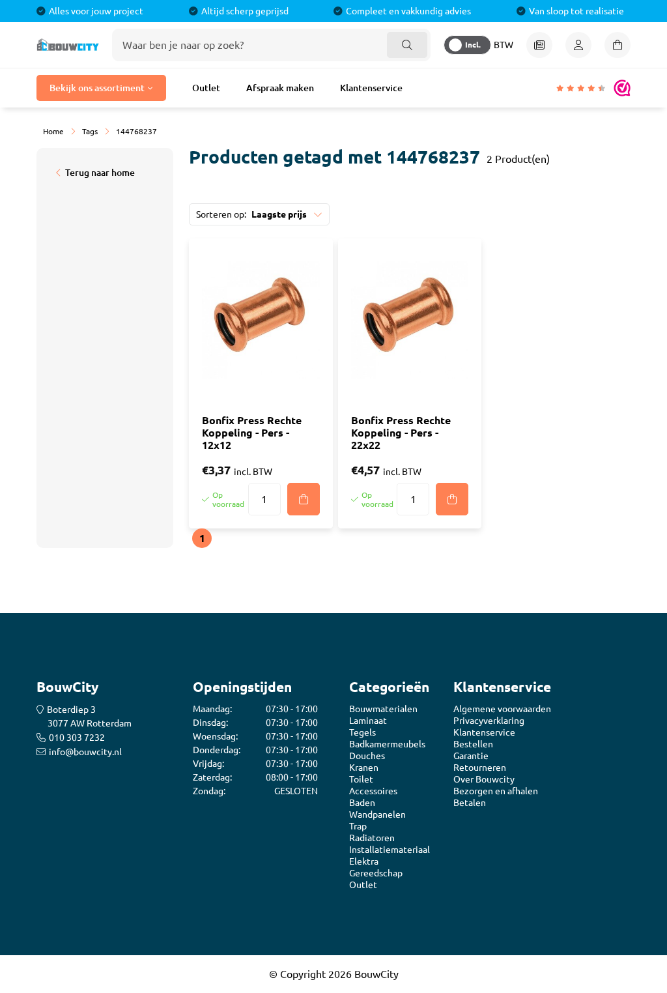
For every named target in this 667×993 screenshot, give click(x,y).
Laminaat (368, 720)
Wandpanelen (377, 814)
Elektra (363, 861)
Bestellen (473, 744)
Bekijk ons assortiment (97, 88)
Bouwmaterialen (383, 709)
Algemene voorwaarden (502, 709)
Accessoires (373, 791)
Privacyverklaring (488, 720)
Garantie (471, 756)
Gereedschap (376, 873)
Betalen (469, 803)
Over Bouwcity (484, 779)
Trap (358, 826)
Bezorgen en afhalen (495, 791)
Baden (362, 803)
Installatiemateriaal (389, 849)
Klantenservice (371, 88)
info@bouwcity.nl (85, 752)
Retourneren (479, 767)
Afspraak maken (280, 88)
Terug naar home (100, 172)
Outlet (206, 88)
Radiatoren (372, 838)
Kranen (363, 767)
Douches (367, 756)
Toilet (361, 779)
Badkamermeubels (387, 744)
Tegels (362, 732)
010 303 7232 (77, 737)
